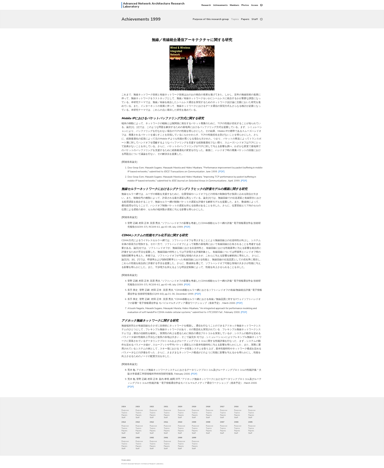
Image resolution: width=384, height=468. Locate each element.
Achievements (220, 5)
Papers (245, 19)
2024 (124, 406)
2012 (152, 422)
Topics (235, 19)
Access (254, 5)
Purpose (125, 410)
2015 (250, 406)
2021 (166, 406)
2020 (180, 406)
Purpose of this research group (211, 19)
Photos (245, 5)
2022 (152, 406)
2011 (166, 422)
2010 (180, 422)
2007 (222, 422)
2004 (124, 437)
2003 (138, 437)
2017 (222, 406)
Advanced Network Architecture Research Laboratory (153, 5)
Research (206, 5)
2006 (236, 422)
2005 (250, 422)
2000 (180, 437)
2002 (152, 437)
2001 (166, 437)
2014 (124, 422)
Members (234, 5)
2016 (236, 406)
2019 (194, 406)
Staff (255, 19)
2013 (138, 422)
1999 (194, 437)
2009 (194, 422)
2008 (208, 422)
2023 (138, 406)
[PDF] (221, 171)
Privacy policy (126, 460)
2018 (208, 406)
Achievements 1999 (141, 19)
